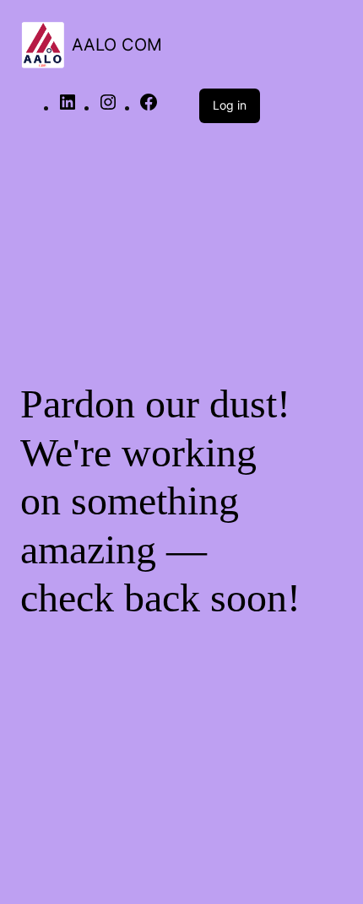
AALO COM (117, 45)
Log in (230, 105)
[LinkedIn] (67, 108)
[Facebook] (148, 108)
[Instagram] (108, 108)
